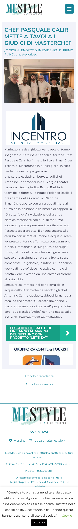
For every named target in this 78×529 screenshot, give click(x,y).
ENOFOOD (29, 50)
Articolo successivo (39, 384)
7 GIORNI (13, 50)
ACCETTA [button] (39, 522)
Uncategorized (26, 54)
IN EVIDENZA (48, 50)
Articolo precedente (39, 376)
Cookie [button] (67, 515)
